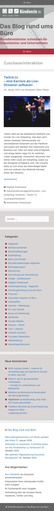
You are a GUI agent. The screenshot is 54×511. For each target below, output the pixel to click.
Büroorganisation (16, 267)
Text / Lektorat (15, 329)
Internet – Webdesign (19, 305)
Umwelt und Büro (17, 332)
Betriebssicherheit (17, 247)
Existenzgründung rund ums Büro (25, 290)
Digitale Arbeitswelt (16, 187)
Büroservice (14, 271)
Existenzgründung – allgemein (23, 286)
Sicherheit (13, 317)
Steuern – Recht (16, 325)
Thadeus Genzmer (17, 406)
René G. (12, 379)
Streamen (20, 195)
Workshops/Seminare (19, 344)
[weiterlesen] (10, 179)
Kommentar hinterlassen (19, 202)
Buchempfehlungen (18, 251)
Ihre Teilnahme (12, 474)
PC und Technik (16, 309)
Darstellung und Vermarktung (23, 274)
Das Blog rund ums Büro (22, 429)
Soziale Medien (16, 321)
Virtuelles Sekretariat (19, 336)
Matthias (12, 392)
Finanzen (12, 294)
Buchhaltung (14, 255)
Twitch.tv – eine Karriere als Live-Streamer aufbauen (21, 81)
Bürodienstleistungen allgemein (24, 263)
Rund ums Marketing (18, 313)
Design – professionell (19, 278)
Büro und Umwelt (17, 259)
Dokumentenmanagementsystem (23, 191)
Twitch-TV (31, 195)
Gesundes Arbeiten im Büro (22, 298)
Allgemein (13, 244)
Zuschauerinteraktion (14, 198)
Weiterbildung (15, 340)
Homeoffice (14, 301)
